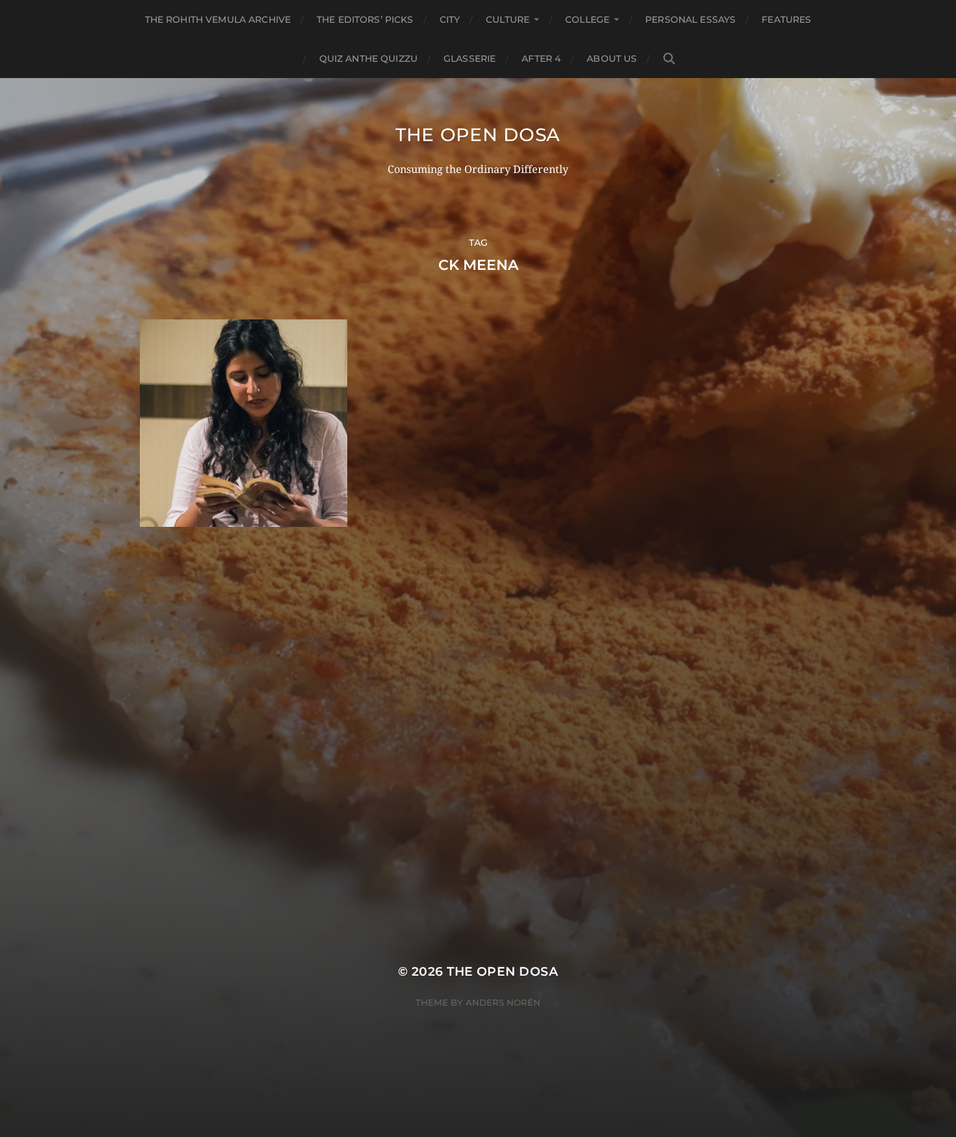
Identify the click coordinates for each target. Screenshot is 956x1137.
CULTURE (507, 19)
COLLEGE (587, 19)
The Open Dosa (478, 135)
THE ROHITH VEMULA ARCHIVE (218, 19)
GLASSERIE (470, 58)
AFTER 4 (541, 58)
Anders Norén (503, 1002)
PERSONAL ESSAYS (690, 19)
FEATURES (786, 19)
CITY (450, 19)
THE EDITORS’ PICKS (365, 19)
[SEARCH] (669, 59)
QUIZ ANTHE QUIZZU (368, 58)
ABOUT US (612, 58)
